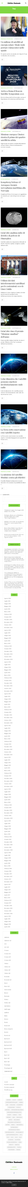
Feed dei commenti (9, 1087)
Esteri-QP (7, 986)
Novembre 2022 (8, 717)
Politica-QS (7, 1002)
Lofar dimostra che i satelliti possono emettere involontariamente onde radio (13, 383)
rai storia (17, 1139)
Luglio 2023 (7, 696)
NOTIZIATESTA (14, 1127)
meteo (10, 1119)
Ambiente (6, 937)
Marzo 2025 (7, 643)
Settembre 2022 (8, 723)
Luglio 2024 (7, 664)
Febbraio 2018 (8, 868)
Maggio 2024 (7, 670)
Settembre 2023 (8, 691)
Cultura (6, 963)
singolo (17, 1144)
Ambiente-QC (7, 940)
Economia (6, 976)
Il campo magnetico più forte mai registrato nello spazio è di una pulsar (14, 552)
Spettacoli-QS (8, 1048)
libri (13, 1117)
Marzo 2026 (7, 611)
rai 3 (12, 1137)
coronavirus (11, 1107)
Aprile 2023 (7, 704)
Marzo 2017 (7, 897)
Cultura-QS (7, 973)
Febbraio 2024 (8, 678)
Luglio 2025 (7, 633)
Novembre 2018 (8, 844)
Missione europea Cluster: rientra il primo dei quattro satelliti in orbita (13, 137)
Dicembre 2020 (8, 778)
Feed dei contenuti (9, 1084)
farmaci (15, 1114)
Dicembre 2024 (8, 651)
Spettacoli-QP (8, 1045)
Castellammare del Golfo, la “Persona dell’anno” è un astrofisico (14, 549)
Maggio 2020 (7, 797)
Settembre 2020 (8, 786)
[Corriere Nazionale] (14, 3)
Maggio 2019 (7, 828)
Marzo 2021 (7, 770)
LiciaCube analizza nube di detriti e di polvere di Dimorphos (13, 235)
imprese (8, 1117)
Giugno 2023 (7, 699)
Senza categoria (8, 1029)
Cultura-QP (7, 970)
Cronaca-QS (7, 960)
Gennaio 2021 (7, 776)
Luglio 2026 (7, 601)
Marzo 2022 (7, 738)
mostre (7, 1124)
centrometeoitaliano (11, 1102)
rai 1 (21, 1134)
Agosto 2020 (7, 789)
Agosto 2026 (7, 598)
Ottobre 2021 (7, 752)
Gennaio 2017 (7, 903)
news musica (20, 1124)
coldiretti (19, 1104)
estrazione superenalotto (14, 1112)
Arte (5, 944)
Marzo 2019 (7, 834)
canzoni (20, 1099)
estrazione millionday (17, 1109)
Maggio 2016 (7, 924)
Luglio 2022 (7, 728)
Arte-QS (6, 947)
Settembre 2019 (8, 818)
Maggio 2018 (7, 860)
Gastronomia (7, 989)
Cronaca (6, 950)
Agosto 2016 (7, 916)
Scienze (9, 131)
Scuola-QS (7, 1025)
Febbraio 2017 (8, 900)
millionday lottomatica (14, 1122)
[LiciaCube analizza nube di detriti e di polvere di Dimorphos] (14, 217)
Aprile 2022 (7, 736)
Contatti (14, 1167)
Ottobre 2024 (7, 656)
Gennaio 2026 (7, 617)
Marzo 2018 (7, 866)
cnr (7, 1104)
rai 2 (8, 1137)
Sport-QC (6, 1055)
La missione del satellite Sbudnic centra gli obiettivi (13, 476)
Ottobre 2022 (7, 720)
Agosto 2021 (7, 757)
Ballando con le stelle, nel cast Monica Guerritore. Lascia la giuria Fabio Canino (14, 523)
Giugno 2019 (7, 826)
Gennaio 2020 (7, 807)
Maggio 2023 (7, 701)
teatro (19, 1147)
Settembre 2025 (8, 627)
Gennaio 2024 (7, 680)
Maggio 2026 (7, 606)
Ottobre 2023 (7, 688)
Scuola (6, 1022)
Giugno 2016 (7, 921)
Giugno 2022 (7, 731)
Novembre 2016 (8, 908)
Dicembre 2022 (8, 715)
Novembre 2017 (8, 876)
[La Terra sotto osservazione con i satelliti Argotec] (14, 414)
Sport (5, 1051)
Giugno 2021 (7, 762)
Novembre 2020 (8, 781)
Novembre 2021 (8, 749)
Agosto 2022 (7, 725)
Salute (5, 1016)
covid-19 (18, 1107)
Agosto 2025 (7, 630)
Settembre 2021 (8, 754)
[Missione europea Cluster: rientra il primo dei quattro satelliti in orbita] (14, 119)
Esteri (2, 179)
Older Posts (5, 494)
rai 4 (16, 1137)
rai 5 (20, 1137)
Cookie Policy (8, 1182)
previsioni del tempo (14, 1129)
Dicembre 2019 (8, 810)
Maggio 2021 (7, 765)
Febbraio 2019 (8, 836)
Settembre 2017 (8, 881)
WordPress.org (8, 1090)
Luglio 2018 (7, 855)
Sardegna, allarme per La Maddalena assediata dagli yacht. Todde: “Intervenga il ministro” (13, 516)
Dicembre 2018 (8, 842)
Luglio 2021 (7, 760)
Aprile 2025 (7, 640)
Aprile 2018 (7, 863)
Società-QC (7, 1035)
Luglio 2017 (7, 887)
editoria (7, 1109)
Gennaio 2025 (7, 648)
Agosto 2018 (7, 852)
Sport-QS (6, 1061)
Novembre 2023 (8, 685)
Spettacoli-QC (8, 1042)
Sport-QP (6, 1058)
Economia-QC (8, 980)
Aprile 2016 (7, 926)
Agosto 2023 (7, 693)
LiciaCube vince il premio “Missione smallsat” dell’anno (12, 334)
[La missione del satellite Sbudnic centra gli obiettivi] (14, 459)
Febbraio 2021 (8, 773)
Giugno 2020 (7, 794)
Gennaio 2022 (7, 744)
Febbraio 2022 (8, 741)
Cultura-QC (7, 966)
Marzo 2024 (7, 675)
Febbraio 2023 (8, 709)
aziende (9, 1099)
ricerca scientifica (12, 1142)
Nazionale (3, 131)
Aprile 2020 (7, 799)
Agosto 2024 (7, 662)
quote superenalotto (12, 1134)
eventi (9, 1114)
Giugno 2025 (7, 635)
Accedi (6, 1082)
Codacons (12, 1104)
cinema (21, 1102)
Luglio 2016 (7, 919)
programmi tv (19, 1132)
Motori (6, 993)
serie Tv (11, 1144)
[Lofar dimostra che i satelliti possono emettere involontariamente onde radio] (14, 364)
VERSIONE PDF (8, 1071)
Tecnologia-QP (8, 1068)
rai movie (10, 1139)
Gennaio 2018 (7, 871)
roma (20, 1142)
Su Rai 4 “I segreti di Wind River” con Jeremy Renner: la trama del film (13, 587)
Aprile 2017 (7, 895)
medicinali (19, 1117)
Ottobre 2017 (7, 879)
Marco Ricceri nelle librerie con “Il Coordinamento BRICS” (13, 577)
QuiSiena (6, 1012)
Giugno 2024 (7, 667)
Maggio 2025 (7, 638)
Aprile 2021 (7, 768)
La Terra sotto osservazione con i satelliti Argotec (13, 431)
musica (13, 1124)
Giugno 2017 (7, 889)
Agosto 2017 (7, 884)
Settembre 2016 (8, 913)
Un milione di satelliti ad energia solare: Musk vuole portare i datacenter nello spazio (13, 46)
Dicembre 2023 (8, 683)
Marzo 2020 (7, 802)
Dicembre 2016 (8, 905)
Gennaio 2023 (7, 712)
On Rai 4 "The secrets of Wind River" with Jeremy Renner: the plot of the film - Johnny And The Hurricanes (13, 583)
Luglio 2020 (7, 791)
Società (6, 1032)
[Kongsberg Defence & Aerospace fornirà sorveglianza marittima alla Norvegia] (14, 167)
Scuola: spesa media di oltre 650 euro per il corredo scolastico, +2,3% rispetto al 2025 (14, 536)
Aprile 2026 (7, 609)
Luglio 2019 (7, 823)
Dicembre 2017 (8, 874)
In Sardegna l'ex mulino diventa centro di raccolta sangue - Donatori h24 (14, 565)
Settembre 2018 (8, 850)
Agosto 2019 (7, 821)
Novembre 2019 (8, 813)
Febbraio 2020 (8, 805)
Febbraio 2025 (8, 646)
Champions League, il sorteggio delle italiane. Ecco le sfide (14, 510)
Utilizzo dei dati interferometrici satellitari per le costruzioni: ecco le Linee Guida (13, 284)
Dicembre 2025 (8, 619)
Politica (6, 999)
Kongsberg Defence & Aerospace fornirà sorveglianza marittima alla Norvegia (13, 186)
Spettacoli (7, 1038)
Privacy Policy (14, 1169)
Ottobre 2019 (7, 815)
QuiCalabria (7, 1006)
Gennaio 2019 (7, 839)
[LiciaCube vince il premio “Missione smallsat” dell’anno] (14, 316)
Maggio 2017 (7, 892)
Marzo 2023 (7, 707)
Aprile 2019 (7, 831)
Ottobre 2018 (7, 847)
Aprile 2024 (7, 672)
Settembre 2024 (8, 659)
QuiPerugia (7, 1009)
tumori (18, 1149)
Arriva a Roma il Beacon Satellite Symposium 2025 (12, 92)
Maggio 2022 (7, 733)
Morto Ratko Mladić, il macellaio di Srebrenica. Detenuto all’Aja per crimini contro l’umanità (13, 529)
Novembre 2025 (8, 622)
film (20, 1114)
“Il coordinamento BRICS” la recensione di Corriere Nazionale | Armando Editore (13, 574)
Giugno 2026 (7, 603)
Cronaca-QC (7, 953)
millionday (17, 1119)
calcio (14, 1099)
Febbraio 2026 (8, 614)
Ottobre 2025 (7, 625)
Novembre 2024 (8, 654)
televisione (11, 1149)
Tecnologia (7, 1065)
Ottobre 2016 (7, 911)
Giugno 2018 (7, 858)
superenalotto (11, 1147)
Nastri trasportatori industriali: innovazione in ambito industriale (12, 557)
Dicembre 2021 (8, 746)
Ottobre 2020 (7, 783)
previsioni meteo (9, 1132)
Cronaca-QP (7, 957)
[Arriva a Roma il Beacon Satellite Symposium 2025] (14, 76)
